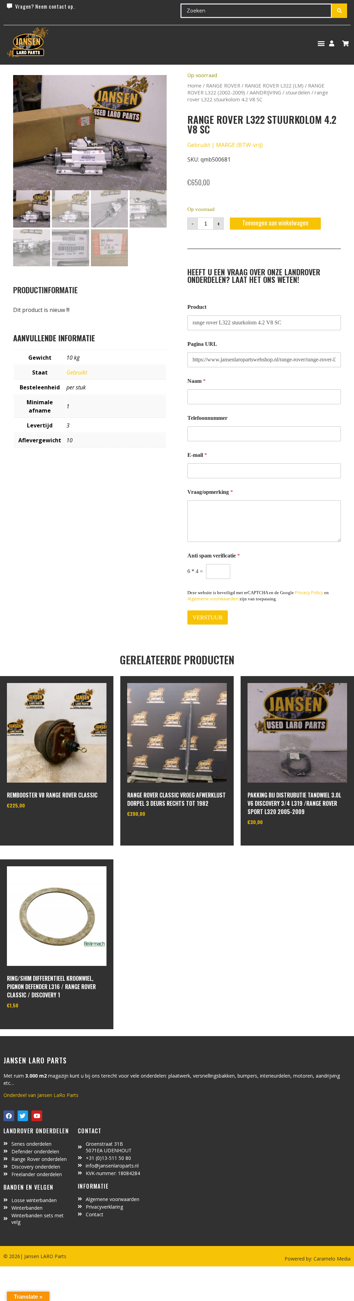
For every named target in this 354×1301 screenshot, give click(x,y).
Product (196, 307)
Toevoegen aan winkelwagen (275, 222)
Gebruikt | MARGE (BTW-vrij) (225, 145)
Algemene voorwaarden (213, 599)
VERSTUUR (208, 617)
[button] (321, 43)
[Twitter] (23, 1115)
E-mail (197, 455)
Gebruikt (76, 372)
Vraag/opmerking (210, 492)
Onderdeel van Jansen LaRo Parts (40, 1095)
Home (194, 85)
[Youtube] (36, 1115)
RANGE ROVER (223, 85)
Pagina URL (202, 344)
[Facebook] (8, 1115)
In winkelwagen (32, 823)
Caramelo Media (331, 1258)
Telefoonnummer (207, 418)
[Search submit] (339, 10)
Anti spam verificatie (213, 556)
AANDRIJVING (265, 92)
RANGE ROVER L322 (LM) (274, 85)
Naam (196, 381)
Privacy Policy (309, 592)
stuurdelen (298, 92)
